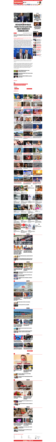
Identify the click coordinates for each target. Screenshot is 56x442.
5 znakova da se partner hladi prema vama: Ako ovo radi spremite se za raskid (25, 404)
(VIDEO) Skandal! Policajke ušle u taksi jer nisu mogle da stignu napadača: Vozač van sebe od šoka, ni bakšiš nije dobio (28, 341)
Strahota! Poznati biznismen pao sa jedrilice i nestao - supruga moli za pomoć (18, 348)
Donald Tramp (36, 5)
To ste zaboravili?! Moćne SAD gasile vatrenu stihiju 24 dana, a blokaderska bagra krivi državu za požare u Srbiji (18, 299)
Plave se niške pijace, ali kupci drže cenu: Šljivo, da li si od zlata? (28, 298)
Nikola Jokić (28, 5)
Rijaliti (14, 422)
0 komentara (17, 88)
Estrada (24, 422)
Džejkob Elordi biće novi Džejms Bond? (18, 370)
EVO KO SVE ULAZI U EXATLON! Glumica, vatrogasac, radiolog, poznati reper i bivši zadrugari (25, 272)
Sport (14, 12)
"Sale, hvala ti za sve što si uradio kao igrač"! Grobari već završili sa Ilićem (41, 0)
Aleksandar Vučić (16, 5)
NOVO (14, 4)
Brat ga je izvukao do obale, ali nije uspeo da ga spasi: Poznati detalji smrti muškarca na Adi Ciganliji (23, 316)
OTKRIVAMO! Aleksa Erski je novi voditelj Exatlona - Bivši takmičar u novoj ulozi (25, 278)
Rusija (33, 5)
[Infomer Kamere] (25, 2)
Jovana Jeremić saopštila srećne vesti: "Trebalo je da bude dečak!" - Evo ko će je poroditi (28, 424)
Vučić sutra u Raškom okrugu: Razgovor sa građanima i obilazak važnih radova (25, 256)
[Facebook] (35, 436)
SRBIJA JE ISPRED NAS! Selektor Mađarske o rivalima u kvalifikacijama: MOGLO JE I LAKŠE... (23, 71)
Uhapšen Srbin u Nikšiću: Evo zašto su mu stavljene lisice (28, 325)
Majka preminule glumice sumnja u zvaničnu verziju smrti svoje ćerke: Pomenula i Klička (23, 362)
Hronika (26, 4)
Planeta (31, 4)
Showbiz (23, 359)
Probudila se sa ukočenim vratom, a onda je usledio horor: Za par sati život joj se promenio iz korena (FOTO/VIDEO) (28, 397)
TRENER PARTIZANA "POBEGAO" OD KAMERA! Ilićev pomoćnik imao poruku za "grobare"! (25, 76)
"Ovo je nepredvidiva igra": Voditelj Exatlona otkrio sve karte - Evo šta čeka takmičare (28, 269)
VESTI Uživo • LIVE (30, 440)
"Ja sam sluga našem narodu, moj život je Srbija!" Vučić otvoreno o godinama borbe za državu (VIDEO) (28, 251)
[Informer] (27, 2)
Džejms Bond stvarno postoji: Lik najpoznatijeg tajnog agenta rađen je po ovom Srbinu (25, 377)
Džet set (37, 4)
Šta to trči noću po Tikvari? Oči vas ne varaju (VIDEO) (23, 304)
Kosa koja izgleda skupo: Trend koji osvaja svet (23, 388)
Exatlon (14, 267)
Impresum (29, 437)
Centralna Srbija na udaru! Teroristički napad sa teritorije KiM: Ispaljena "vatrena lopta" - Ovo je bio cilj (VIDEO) (37, 19)
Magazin (35, 4)
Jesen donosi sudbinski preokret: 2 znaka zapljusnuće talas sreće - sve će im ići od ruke (25, 401)
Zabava (33, 4)
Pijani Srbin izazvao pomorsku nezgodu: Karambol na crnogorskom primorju (25, 328)
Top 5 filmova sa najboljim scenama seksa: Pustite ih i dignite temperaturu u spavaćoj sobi (24, 374)
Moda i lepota (23, 385)
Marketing (29, 435)
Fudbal (15, 12)
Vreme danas (19, 5)
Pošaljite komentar (29, 88)
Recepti (31, 5)
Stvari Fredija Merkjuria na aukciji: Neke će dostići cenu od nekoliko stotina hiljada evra (28, 371)
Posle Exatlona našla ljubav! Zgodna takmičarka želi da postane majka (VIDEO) (18, 269)
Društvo (24, 4)
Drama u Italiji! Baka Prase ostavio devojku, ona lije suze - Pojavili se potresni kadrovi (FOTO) (25, 427)
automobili (25, 5)
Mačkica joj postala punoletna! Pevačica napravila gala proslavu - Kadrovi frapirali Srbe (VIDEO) (23, 415)
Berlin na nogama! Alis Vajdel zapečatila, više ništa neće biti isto (18, 341)
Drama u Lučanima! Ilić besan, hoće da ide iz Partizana (29, 0)
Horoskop (23, 5)
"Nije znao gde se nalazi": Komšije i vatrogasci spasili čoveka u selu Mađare (23, 289)
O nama (28, 436)
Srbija (24, 296)
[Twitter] (36, 436)
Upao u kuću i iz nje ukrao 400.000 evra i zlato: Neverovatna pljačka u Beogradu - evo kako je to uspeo (18, 325)
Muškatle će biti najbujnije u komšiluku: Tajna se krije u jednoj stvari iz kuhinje (18, 397)
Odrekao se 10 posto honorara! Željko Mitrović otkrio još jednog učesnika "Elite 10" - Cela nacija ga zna (18, 424)
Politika (16, 4)
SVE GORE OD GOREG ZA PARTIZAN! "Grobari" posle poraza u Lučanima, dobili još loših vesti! (25, 74)
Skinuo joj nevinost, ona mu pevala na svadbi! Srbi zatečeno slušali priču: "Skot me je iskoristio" (25, 430)
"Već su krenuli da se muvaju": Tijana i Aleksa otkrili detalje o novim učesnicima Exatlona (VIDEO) (25, 275)
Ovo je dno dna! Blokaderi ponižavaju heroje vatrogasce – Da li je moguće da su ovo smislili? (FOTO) (23, 242)
